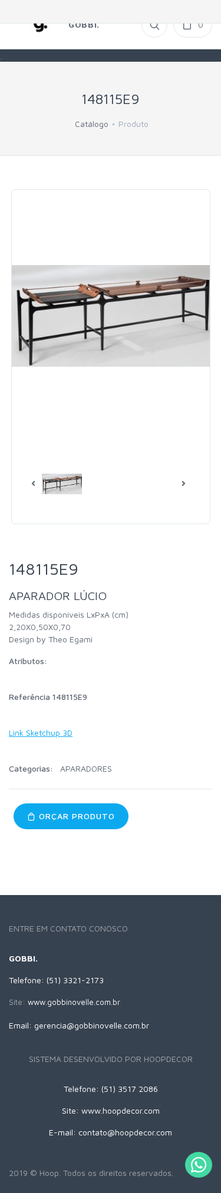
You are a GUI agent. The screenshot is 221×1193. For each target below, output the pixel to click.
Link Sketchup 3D (40, 733)
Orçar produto (75, 816)
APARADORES (86, 768)
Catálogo (91, 124)
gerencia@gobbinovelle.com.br (91, 1025)
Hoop (49, 1173)
